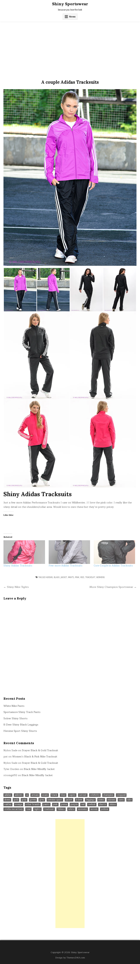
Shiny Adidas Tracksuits (17, 566)
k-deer (79, 800)
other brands (33, 804)
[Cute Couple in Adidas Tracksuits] (114, 552)
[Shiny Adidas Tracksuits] (24, 552)
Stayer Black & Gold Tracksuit (40, 750)
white (71, 809)
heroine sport (55, 800)
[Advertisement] (70, 49)
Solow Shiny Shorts (15, 718)
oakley (7, 804)
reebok (92, 804)
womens (100, 577)
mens (101, 800)
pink (77, 577)
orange (18, 804)
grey (41, 800)
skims (113, 804)
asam (45, 795)
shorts (102, 804)
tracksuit (90, 577)
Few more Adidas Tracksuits (65, 566)
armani (35, 795)
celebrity (95, 795)
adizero (19, 795)
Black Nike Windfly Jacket (39, 769)
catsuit (83, 795)
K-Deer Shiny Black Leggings (20, 725)
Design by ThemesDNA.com (70, 957)
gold (16, 800)
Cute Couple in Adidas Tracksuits (113, 566)
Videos (61, 809)
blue (63, 795)
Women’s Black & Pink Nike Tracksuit (34, 756)
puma (64, 804)
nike (129, 800)
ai (27, 795)
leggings (90, 800)
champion (108, 795)
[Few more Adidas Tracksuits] (69, 552)
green (33, 800)
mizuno (111, 800)
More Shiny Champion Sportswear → (113, 587)
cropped (121, 795)
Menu (72, 16)
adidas (49, 577)
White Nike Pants (13, 706)
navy (121, 800)
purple (74, 804)
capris (72, 795)
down (7, 800)
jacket (64, 577)
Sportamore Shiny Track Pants (21, 712)
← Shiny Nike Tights (16, 587)
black (57, 577)
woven (94, 809)
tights (37, 809)
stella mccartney (13, 809)
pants (71, 577)
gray (24, 800)
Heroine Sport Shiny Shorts (20, 731)
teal (28, 809)
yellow (104, 809)
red (82, 577)
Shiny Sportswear (70, 3)
